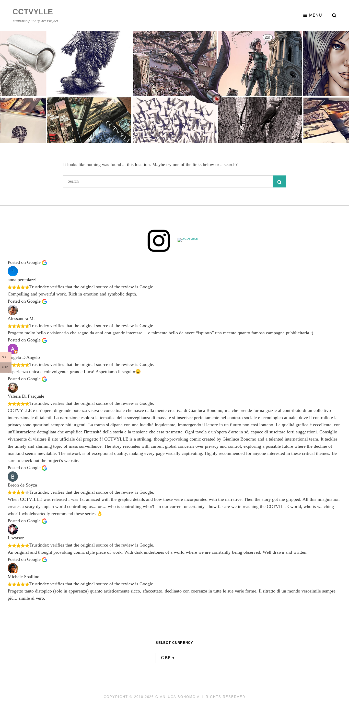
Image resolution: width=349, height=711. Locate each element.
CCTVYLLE (33, 11)
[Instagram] (158, 240)
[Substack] (190, 240)
